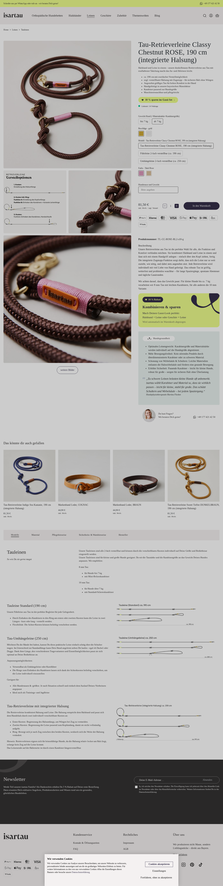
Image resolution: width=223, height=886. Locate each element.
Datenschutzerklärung (81, 872)
